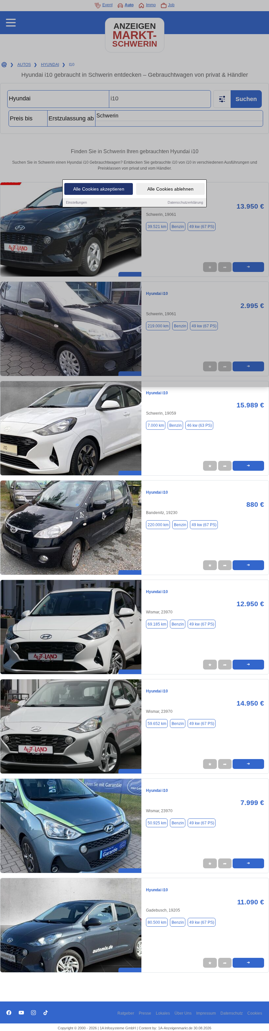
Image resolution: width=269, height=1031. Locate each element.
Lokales (163, 1013)
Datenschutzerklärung (185, 202)
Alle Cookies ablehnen (170, 189)
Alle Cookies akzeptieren (98, 189)
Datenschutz (231, 1013)
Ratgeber (125, 1013)
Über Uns (183, 1013)
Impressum (206, 1013)
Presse (145, 1013)
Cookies (254, 1013)
